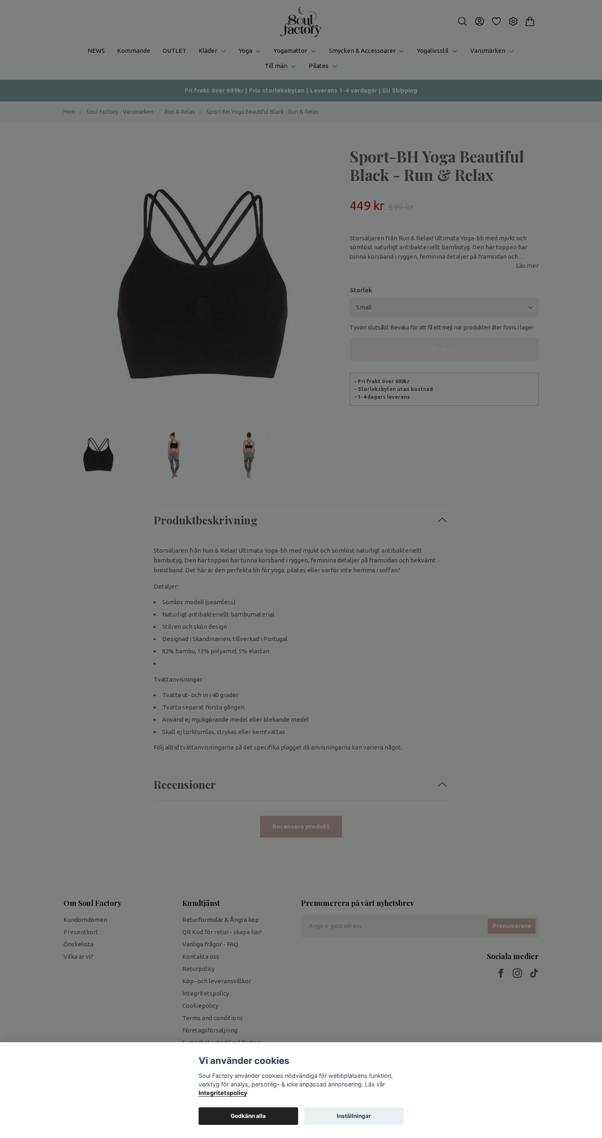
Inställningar (354, 1116)
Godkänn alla (248, 1116)
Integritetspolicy (223, 1092)
